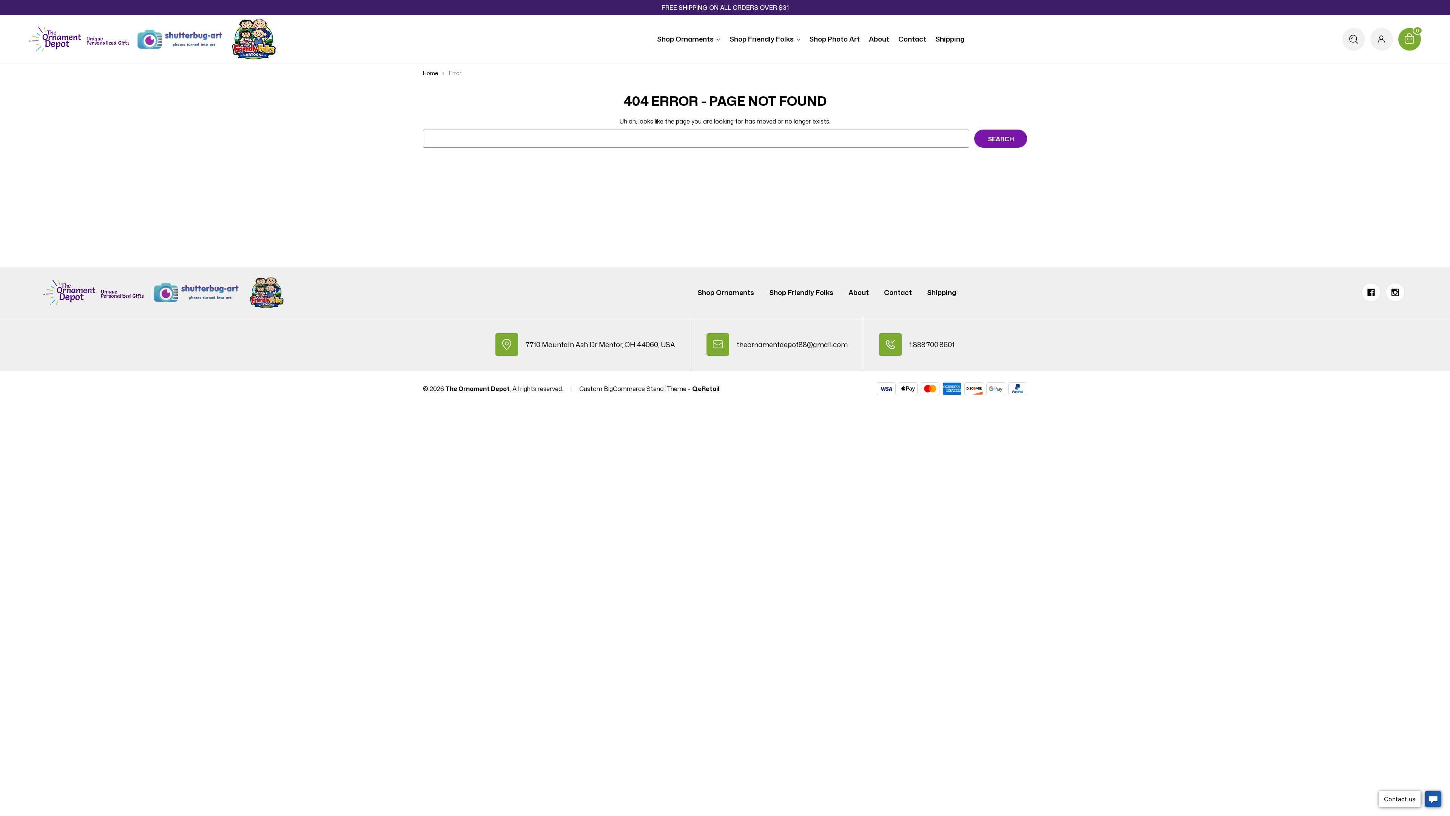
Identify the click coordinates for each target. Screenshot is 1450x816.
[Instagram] (1395, 292)
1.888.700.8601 (932, 344)
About (879, 39)
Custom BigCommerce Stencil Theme (632, 389)
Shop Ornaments (685, 39)
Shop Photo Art (834, 39)
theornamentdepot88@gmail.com (792, 344)
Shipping (949, 39)
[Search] (1353, 39)
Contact (912, 39)
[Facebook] (1371, 292)
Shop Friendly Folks (762, 39)
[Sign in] (1381, 39)
